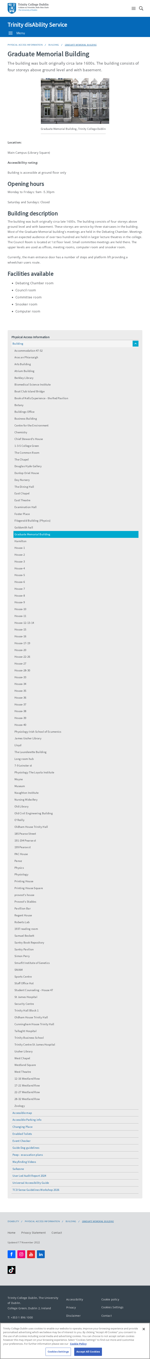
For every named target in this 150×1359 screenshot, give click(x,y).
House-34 (20, 684)
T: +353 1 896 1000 (20, 1317)
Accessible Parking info (26, 1120)
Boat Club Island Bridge (29, 391)
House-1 (19, 548)
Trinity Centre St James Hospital (34, 1044)
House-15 (20, 629)
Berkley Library (24, 378)
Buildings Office (24, 412)
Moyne (18, 779)
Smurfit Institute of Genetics (32, 963)
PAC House (21, 854)
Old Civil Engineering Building (33, 813)
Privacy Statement (33, 1232)
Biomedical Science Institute (32, 384)
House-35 (20, 691)
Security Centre (24, 1004)
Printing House (23, 881)
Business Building (25, 418)
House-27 (20, 663)
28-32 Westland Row (27, 1099)
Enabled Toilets (22, 1134)
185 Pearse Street (25, 833)
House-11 (20, 616)
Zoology (19, 1106)
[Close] (143, 1329)
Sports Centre (23, 976)
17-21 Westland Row (27, 1085)
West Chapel (22, 1058)
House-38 (20, 711)
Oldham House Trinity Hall (31, 827)
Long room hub (24, 759)
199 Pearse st (22, 847)
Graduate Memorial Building (81, 44)
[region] (75, 1341)
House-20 (20, 650)
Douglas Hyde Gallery (28, 466)
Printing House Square (28, 888)
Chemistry (20, 432)
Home (11, 1232)
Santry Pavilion (24, 949)
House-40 (20, 725)
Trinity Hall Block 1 (26, 1010)
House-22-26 (22, 656)
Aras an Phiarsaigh (26, 357)
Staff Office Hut (24, 983)
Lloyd (17, 745)
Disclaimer (73, 1315)
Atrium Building (24, 371)
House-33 (20, 677)
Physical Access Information (25, 44)
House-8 (19, 595)
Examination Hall (25, 507)
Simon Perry (22, 956)
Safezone (18, 1169)
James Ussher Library (27, 738)
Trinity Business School (29, 1037)
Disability (13, 1221)
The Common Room (26, 452)
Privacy (71, 1307)
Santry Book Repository (29, 942)
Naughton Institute (26, 793)
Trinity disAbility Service (37, 24)
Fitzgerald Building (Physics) (32, 520)
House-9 (19, 602)
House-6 (19, 582)
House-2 (19, 554)
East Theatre (22, 500)
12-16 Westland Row (27, 1078)
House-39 (20, 718)
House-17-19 (22, 643)
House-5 (19, 575)
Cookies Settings (112, 1307)
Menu (20, 33)
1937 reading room (26, 929)
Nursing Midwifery (26, 799)
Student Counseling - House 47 (33, 990)
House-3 (19, 561)
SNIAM (18, 970)
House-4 (19, 568)
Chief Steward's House (28, 439)
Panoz (18, 861)
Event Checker (21, 1141)
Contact (57, 1232)
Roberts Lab (21, 922)
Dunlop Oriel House (26, 473)
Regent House (23, 915)
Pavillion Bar (22, 908)
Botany (19, 405)
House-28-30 (22, 670)
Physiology (21, 874)
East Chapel (21, 493)
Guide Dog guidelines (25, 1148)
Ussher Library (23, 1051)
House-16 (20, 636)
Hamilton (20, 541)
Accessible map (22, 1113)
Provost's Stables (25, 901)
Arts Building (22, 364)
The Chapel (21, 459)
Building (53, 44)
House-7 (19, 589)
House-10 (20, 609)
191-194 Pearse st (25, 840)
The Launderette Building (30, 752)
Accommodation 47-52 (28, 350)
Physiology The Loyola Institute (34, 772)
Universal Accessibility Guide (30, 1183)
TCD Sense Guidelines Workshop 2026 (35, 1190)
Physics (19, 868)
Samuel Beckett (24, 935)
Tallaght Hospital (25, 1031)
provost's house (24, 895)
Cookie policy (110, 1299)
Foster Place (22, 514)
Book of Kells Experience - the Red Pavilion (41, 398)
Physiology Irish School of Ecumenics (37, 731)
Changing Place (22, 1127)
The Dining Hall (24, 487)
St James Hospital (25, 997)
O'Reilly (19, 820)
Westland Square (25, 1065)
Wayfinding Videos (24, 1162)
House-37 (20, 704)
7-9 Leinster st (23, 765)
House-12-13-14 (24, 623)
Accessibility (74, 1299)
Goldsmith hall (23, 527)
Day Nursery (22, 480)
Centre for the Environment (31, 425)
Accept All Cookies (88, 1351)
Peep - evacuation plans (27, 1155)
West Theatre (22, 1072)
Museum (19, 786)
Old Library (21, 806)
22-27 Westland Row (27, 1092)
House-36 (20, 697)
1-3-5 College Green (26, 446)
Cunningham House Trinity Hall (34, 1024)
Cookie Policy (78, 1343)
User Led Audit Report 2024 (29, 1175)
